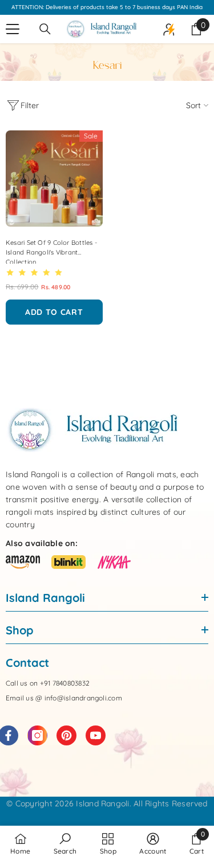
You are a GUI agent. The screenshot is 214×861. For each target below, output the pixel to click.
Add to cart (54, 312)
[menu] (12, 29)
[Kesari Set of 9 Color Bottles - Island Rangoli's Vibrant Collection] (54, 178)
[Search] (45, 29)
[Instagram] (37, 735)
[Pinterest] (66, 735)
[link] (65, 843)
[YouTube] (96, 735)
